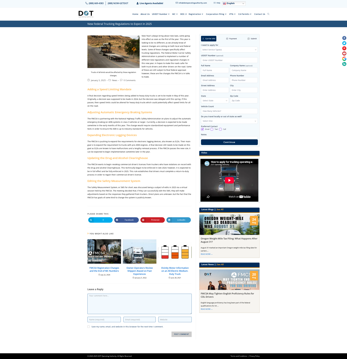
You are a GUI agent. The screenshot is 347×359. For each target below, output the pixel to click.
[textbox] (229, 49)
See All (220, 209)
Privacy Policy (254, 356)
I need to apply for (209, 45)
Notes (204, 135)
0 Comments (130, 80)
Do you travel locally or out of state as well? (221, 116)
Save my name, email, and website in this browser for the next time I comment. (127, 326)
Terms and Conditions (239, 356)
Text (216, 129)
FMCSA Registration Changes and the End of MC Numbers (104, 269)
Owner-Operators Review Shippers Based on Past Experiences (139, 270)
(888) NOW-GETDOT (118, 3)
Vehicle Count (207, 106)
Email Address (207, 76)
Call (224, 129)
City (232, 85)
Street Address (208, 85)
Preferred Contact (209, 126)
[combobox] (229, 49)
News (114, 80)
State (203, 96)
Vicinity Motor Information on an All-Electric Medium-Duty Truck (175, 270)
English (230, 3)
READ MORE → (207, 254)
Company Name (241, 66)
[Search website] (268, 14)
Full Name (205, 66)
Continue (229, 142)
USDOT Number (212, 56)
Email (207, 129)
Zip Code (234, 96)
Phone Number (237, 76)
